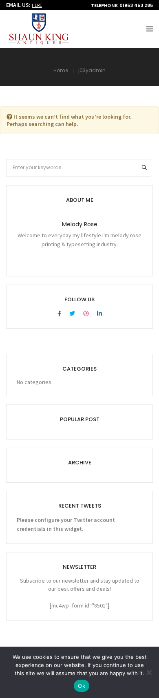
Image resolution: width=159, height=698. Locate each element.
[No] (149, 672)
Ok (81, 686)
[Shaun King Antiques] (38, 41)
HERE (37, 5)
